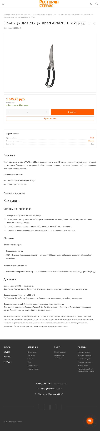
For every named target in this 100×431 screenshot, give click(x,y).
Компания (33, 347)
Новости (31, 359)
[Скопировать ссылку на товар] (88, 23)
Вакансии (31, 355)
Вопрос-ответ (83, 366)
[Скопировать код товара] (20, 28)
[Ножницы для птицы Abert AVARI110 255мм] (50, 63)
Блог (29, 362)
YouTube (59, 407)
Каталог (7, 347)
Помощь (82, 347)
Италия (91, 141)
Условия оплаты (84, 352)
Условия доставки (84, 355)
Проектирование (60, 352)
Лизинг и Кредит (84, 359)
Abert (92, 138)
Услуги (7, 357)
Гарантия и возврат (85, 362)
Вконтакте (40, 407)
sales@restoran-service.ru (51, 389)
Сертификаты (33, 366)
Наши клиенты (33, 369)
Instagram (47, 407)
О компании (32, 352)
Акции (7, 352)
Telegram (53, 407)
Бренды (7, 362)
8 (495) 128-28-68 (43, 384)
